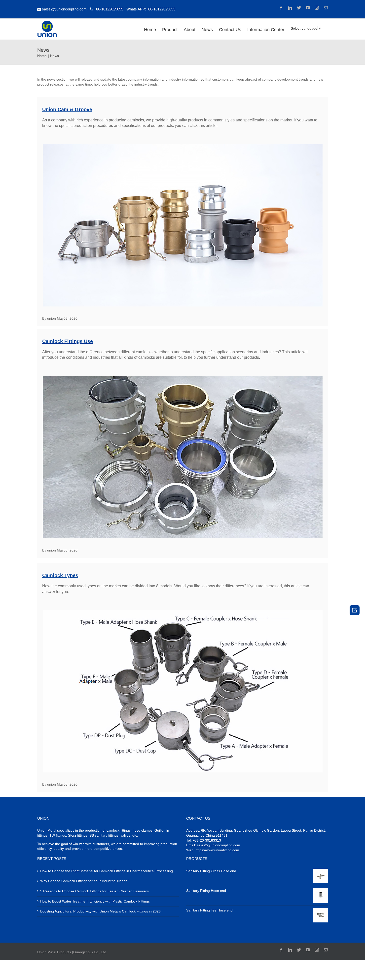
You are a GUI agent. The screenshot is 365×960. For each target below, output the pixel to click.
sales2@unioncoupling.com (64, 9)
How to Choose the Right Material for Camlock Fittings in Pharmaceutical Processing (106, 871)
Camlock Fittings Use (67, 341)
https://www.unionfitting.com (217, 850)
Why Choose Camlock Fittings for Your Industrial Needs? (84, 881)
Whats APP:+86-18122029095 (150, 9)
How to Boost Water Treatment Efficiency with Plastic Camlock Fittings (95, 901)
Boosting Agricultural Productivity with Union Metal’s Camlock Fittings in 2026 (100, 911)
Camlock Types (60, 575)
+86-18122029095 (108, 9)
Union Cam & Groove (67, 109)
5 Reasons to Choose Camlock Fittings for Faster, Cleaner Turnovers (94, 891)
